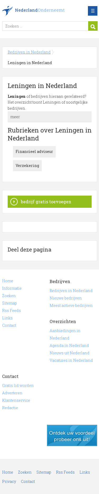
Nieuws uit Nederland (69, 352)
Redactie (10, 407)
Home (7, 280)
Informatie (12, 288)
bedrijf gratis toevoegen (46, 201)
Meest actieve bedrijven (71, 305)
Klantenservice (16, 400)
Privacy (9, 481)
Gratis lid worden (18, 385)
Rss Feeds (11, 310)
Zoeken (9, 295)
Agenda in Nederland (69, 345)
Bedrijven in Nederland (40, 11)
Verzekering (27, 165)
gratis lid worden (72, 435)
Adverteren (12, 392)
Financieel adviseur (34, 151)
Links (7, 317)
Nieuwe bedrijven (66, 298)
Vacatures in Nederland (71, 360)
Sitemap (9, 303)
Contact (9, 325)
